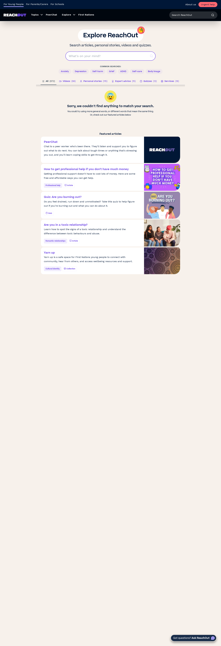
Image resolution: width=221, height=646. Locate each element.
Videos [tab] (69, 81)
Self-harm (97, 71)
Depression (80, 71)
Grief (111, 71)
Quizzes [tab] (150, 81)
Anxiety (65, 71)
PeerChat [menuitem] (51, 14)
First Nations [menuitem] (86, 14)
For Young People (14, 4)
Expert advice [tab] (125, 81)
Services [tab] (171, 81)
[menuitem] (36, 15)
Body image (154, 71)
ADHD (123, 71)
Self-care (137, 71)
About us (190, 4)
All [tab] (50, 81)
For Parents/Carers (37, 4)
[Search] (213, 15)
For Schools (57, 4)
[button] (151, 56)
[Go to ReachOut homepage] (15, 15)
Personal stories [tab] (95, 81)
